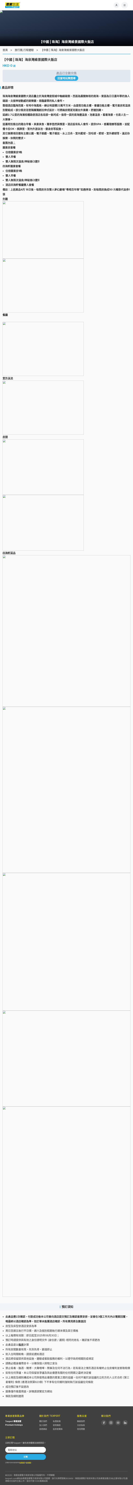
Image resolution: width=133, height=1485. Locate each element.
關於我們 (43, 1421)
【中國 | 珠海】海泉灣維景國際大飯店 (63, 50)
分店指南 (81, 1425)
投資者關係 (58, 1429)
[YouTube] (118, 1422)
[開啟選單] (124, 5)
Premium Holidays (14, 1425)
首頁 (5, 50)
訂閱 (26, 1457)
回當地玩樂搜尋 (66, 78)
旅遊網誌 (43, 1429)
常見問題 (81, 1429)
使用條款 (57, 1425)
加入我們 (43, 1425)
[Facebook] (103, 1422)
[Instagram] (111, 1422)
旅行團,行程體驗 (24, 50)
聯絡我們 (81, 1421)
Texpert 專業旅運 (13, 1421)
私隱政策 (57, 1421)
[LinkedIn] (125, 1422)
